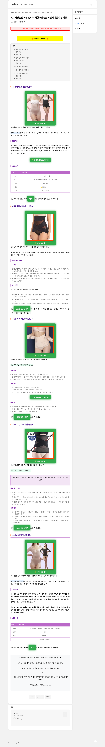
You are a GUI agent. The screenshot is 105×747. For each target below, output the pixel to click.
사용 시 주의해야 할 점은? (21, 70)
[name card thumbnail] (65, 714)
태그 (25, 4)
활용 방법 (18, 63)
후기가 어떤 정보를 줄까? (21, 73)
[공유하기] (38, 697)
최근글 (77, 23)
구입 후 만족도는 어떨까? (21, 66)
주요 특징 (18, 52)
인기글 (82, 23)
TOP (95, 741)
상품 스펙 (18, 54)
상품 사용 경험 (20, 60)
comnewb (23, 743)
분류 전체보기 (79, 12)
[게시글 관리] (42, 697)
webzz (14, 4)
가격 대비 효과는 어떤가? (21, 49)
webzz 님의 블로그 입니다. (20, 715)
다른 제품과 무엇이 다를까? (22, 58)
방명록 (31, 4)
